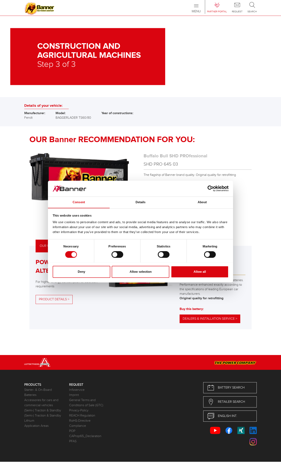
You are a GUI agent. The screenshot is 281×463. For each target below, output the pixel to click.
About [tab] (202, 202)
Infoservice (77, 390)
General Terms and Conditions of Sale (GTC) (86, 402)
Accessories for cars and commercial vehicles (41, 402)
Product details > (54, 299)
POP (72, 431)
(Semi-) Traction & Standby (42, 410)
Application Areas (36, 426)
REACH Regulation (82, 416)
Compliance (77, 426)
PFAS (73, 441)
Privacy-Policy (78, 410)
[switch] (117, 254)
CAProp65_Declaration (85, 436)
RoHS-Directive (80, 421)
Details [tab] (141, 202)
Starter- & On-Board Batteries (38, 392)
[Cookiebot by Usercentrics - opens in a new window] (211, 188)
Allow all (200, 271)
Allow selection (141, 271)
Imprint (74, 395)
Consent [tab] (79, 202)
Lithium (29, 421)
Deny (81, 271)
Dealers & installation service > (210, 319)
